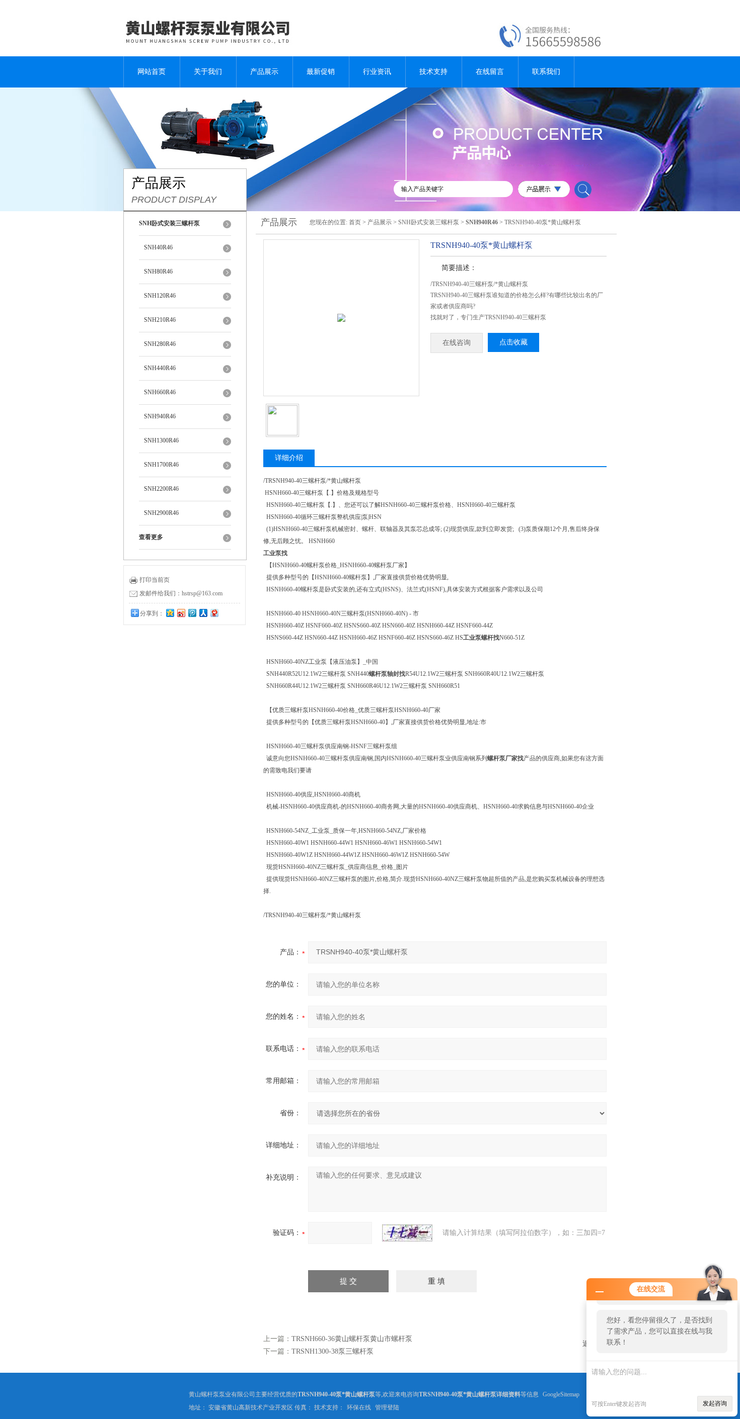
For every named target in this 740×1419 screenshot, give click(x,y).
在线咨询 (456, 342)
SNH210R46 (160, 319)
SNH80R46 (158, 271)
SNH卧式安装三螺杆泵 (428, 222)
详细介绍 (289, 458)
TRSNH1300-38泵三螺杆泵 (332, 1351)
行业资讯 (377, 71)
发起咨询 (715, 1403)
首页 (355, 222)
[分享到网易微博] (213, 612)
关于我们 (208, 71)
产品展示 (264, 71)
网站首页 (151, 71)
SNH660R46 (160, 392)
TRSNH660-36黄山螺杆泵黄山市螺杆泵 (351, 1339)
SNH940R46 (160, 416)
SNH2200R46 (161, 488)
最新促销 (321, 71)
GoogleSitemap (561, 1394)
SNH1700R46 (161, 464)
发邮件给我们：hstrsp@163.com (181, 593)
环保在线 (359, 1407)
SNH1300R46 (161, 440)
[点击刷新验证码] (407, 1232)
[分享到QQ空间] (169, 612)
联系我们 (546, 71)
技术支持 (433, 71)
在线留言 (490, 71)
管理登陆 (387, 1407)
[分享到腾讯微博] (191, 612)
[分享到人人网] (202, 612)
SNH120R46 (160, 295)
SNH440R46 (160, 368)
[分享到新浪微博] (180, 612)
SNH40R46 (158, 247)
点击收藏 (513, 342)
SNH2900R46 (161, 512)
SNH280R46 (160, 343)
